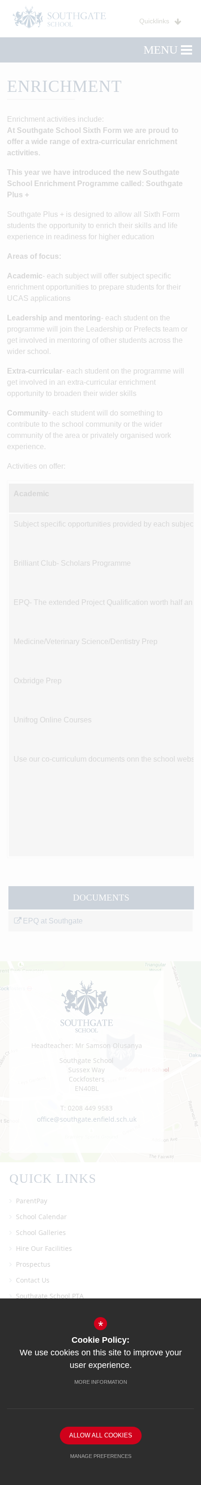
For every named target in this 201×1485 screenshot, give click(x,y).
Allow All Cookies (100, 1435)
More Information (100, 1382)
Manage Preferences (100, 1456)
